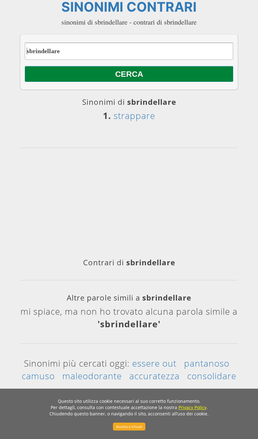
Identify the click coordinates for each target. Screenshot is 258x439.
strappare (134, 115)
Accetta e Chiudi (129, 426)
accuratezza (154, 376)
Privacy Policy (192, 407)
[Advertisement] (129, 205)
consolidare (211, 376)
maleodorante (92, 376)
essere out (154, 363)
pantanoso (206, 363)
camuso (38, 376)
